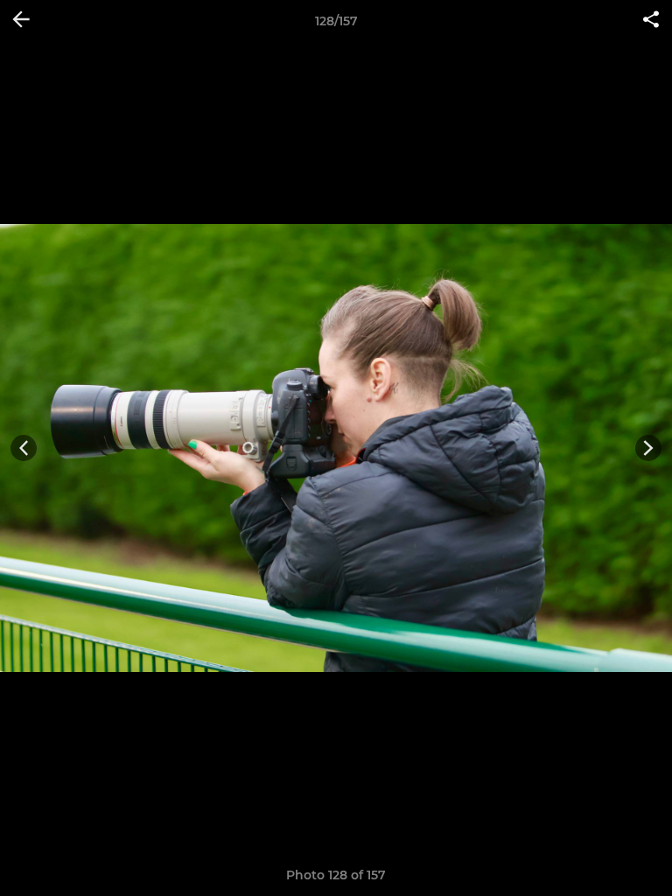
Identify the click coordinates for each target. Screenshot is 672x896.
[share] (651, 21)
